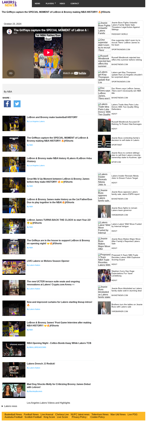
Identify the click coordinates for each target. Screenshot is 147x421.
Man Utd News (118, 414)
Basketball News (13, 414)
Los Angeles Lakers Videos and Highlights (48, 403)
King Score (49, 417)
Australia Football (14, 417)
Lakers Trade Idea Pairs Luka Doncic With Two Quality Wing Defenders (125, 106)
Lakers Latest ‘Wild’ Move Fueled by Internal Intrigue (127, 225)
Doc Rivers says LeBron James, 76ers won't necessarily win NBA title (126, 90)
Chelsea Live (62, 414)
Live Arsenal (47, 414)
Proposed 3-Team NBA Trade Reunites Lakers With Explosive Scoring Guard (126, 257)
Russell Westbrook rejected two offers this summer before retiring (127, 58)
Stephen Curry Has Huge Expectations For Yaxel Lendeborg (123, 273)
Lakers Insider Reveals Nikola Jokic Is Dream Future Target (125, 177)
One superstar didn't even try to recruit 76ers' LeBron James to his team (126, 42)
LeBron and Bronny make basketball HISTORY (52, 117)
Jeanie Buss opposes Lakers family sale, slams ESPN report (126, 193)
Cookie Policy (97, 417)
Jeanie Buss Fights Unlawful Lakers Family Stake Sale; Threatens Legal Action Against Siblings (126, 26)
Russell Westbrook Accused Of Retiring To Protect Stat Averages (127, 123)
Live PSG (132, 414)
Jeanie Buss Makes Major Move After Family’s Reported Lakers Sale (126, 241)
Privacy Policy (79, 417)
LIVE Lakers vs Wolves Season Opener (48, 261)
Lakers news (10, 406)
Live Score (62, 417)
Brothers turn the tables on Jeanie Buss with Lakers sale (127, 305)
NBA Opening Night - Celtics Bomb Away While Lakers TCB (59, 343)
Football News (31, 414)
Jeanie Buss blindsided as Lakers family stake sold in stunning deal (127, 289)
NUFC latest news (80, 414)
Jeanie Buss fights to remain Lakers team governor (124, 209)
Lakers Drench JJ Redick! (41, 363)
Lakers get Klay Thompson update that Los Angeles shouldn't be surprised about (127, 74)
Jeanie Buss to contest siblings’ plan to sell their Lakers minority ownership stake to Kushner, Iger (126, 155)
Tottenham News (100, 414)
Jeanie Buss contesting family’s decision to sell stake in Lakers (126, 139)
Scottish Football (33, 417)
